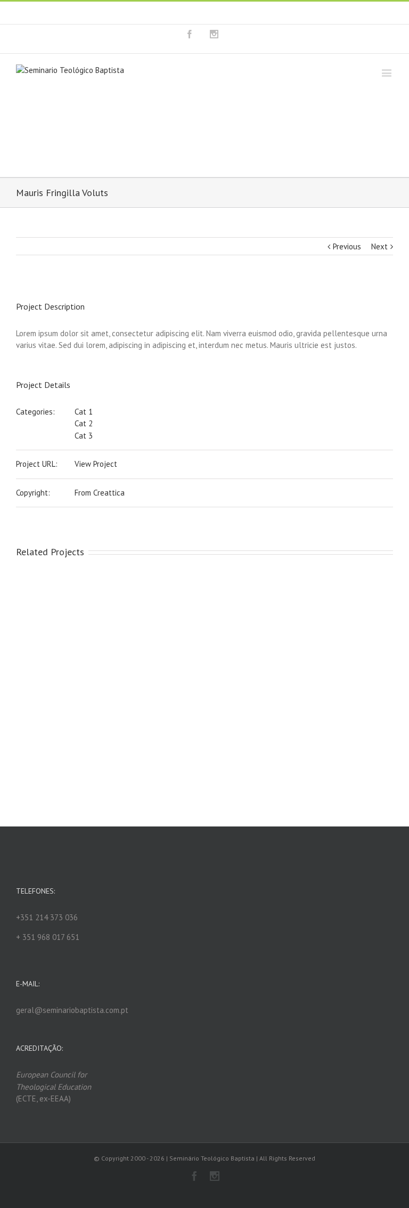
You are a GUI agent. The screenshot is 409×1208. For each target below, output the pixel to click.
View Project (96, 464)
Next (379, 246)
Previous (347, 246)
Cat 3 (84, 436)
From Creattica (100, 493)
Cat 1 (84, 412)
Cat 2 (84, 423)
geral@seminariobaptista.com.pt (259, 13)
